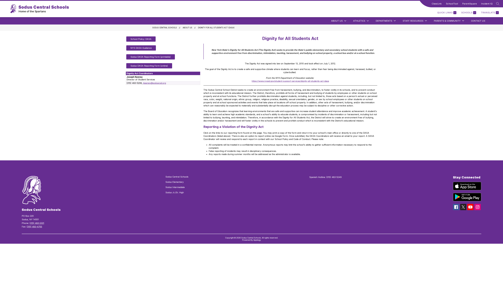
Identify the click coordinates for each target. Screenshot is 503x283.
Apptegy (257, 240)
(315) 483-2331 (36, 223)
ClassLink (437, 3)
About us (337, 21)
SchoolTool (452, 3)
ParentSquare (469, 3)
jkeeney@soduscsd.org (154, 83)
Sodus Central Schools (164, 27)
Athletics (359, 21)
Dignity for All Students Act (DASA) (216, 27)
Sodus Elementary (174, 182)
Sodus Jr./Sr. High (174, 192)
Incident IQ (487, 3)
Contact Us (478, 21)
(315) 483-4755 (34, 226)
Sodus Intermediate (175, 187)
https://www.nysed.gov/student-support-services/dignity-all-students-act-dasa (290, 81)
